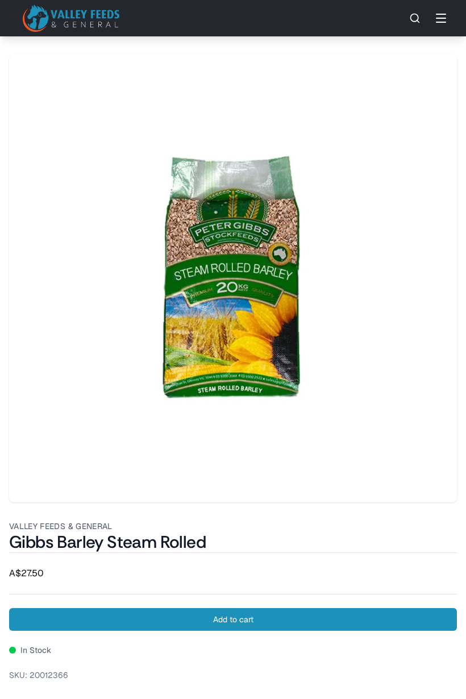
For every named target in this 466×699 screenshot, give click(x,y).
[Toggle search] (415, 18)
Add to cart (233, 619)
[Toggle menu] (441, 18)
